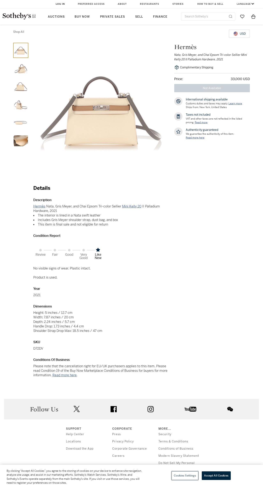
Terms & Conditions (173, 441)
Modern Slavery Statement (178, 456)
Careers (118, 456)
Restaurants (149, 4)
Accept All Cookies (216, 475)
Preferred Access (91, 4)
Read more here (64, 375)
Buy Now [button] (82, 16)
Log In (60, 4)
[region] (131, 476)
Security (164, 434)
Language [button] (244, 4)
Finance (160, 16)
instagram (151, 409)
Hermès (39, 206)
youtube (190, 409)
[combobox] (208, 17)
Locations (73, 441)
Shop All (18, 32)
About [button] (122, 4)
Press (116, 434)
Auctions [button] (56, 16)
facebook (114, 409)
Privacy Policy (123, 441)
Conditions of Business (175, 448)
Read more (201, 122)
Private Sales (112, 16)
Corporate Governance (129, 448)
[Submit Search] (230, 16)
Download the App (79, 448)
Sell (139, 16)
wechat (230, 409)
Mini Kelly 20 (131, 206)
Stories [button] (177, 4)
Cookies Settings (185, 475)
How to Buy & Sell (210, 4)
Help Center (75, 434)
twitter (77, 409)
